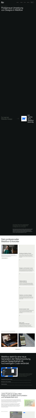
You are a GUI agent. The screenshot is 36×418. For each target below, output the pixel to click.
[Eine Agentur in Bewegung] (9, 340)
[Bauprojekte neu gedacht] (26, 340)
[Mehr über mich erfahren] (4, 258)
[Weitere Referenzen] (18, 349)
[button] (18, 2)
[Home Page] (2, 2)
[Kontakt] (32, 2)
